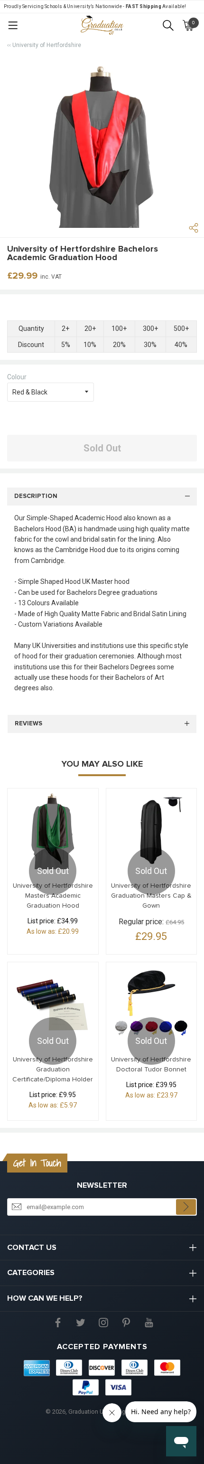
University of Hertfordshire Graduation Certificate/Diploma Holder (52, 1069)
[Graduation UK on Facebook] (58, 1321)
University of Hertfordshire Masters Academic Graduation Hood (53, 895)
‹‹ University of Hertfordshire (44, 45)
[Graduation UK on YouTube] (149, 1321)
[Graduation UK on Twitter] (80, 1321)
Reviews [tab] (28, 724)
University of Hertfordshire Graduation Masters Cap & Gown (151, 895)
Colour (17, 377)
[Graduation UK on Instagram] (103, 1321)
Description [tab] (35, 496)
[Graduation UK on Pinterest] (126, 1321)
